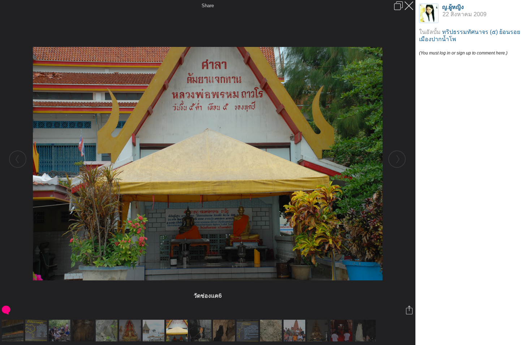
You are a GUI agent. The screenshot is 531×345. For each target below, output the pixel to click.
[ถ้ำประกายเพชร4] (365, 330)
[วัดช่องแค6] (178, 330)
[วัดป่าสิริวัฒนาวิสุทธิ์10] (131, 330)
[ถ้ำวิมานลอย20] (84, 330)
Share (208, 5)
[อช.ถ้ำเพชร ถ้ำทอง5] (272, 330)
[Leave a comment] (6, 310)
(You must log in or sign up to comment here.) (463, 53)
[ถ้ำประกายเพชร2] (201, 330)
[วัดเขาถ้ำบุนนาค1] (342, 330)
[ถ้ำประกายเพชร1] (37, 330)
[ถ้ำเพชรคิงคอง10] (225, 330)
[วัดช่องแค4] (13, 330)
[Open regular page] (398, 5)
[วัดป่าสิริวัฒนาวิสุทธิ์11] (295, 330)
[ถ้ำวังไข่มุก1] (248, 330)
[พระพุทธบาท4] (154, 330)
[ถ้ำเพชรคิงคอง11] (60, 330)
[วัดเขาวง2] (319, 330)
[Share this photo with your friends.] (409, 310)
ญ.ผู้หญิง (453, 7)
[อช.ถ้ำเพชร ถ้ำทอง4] (107, 330)
